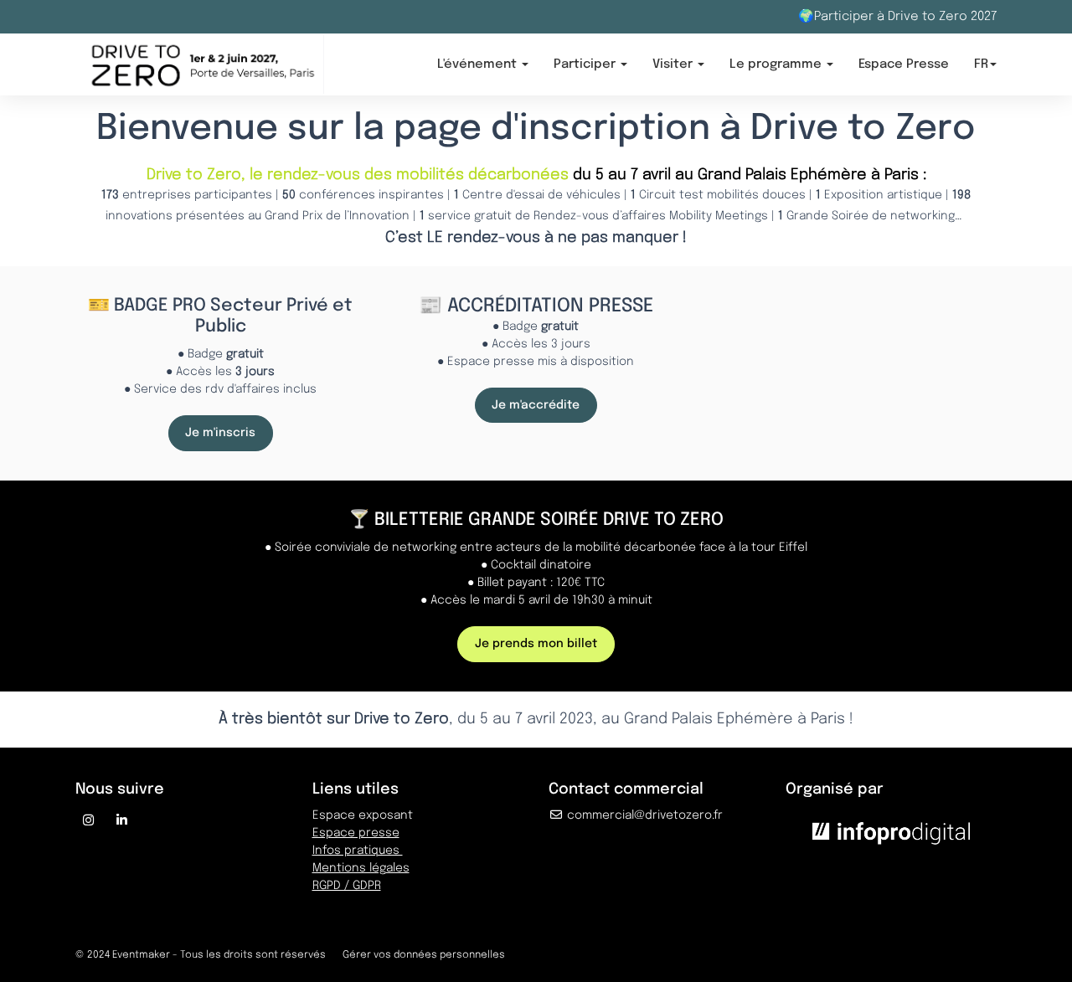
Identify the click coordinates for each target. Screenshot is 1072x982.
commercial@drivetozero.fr (643, 815)
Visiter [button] (674, 64)
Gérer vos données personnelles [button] (424, 955)
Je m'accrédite (536, 405)
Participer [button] (586, 64)
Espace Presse (903, 64)
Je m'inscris (220, 433)
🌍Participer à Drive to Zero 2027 (897, 16)
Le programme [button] (777, 64)
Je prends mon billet (536, 644)
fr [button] (981, 64)
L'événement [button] (478, 64)
